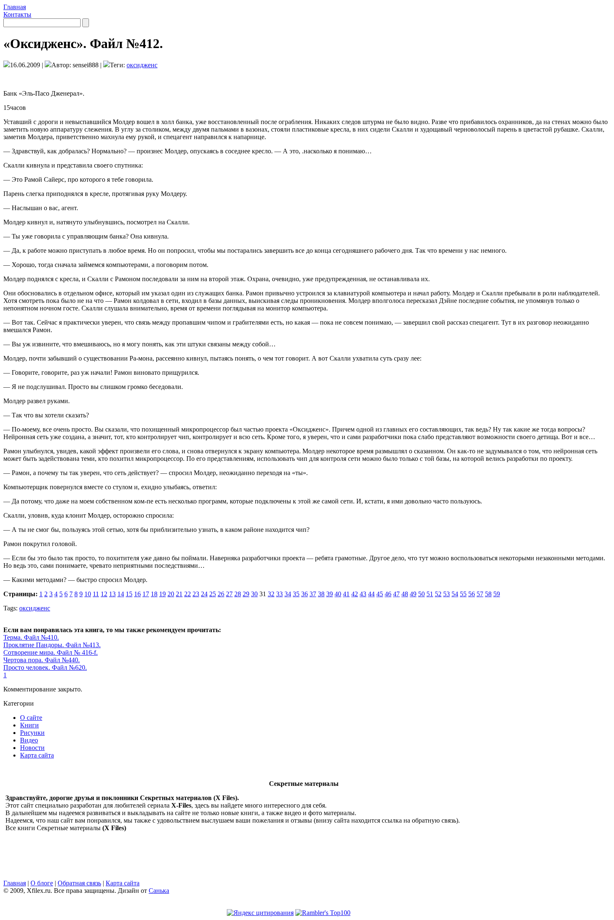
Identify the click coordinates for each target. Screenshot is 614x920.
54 (455, 593)
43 (363, 593)
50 (421, 593)
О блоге (41, 883)
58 (488, 593)
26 (221, 593)
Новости (32, 747)
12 (104, 593)
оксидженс (142, 65)
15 (129, 593)
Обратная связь (79, 883)
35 (296, 593)
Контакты (17, 14)
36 (304, 593)
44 (371, 593)
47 (396, 593)
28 (237, 593)
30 (254, 593)
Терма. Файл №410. (31, 637)
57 (480, 593)
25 (212, 593)
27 (229, 593)
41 (346, 593)
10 (87, 593)
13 (112, 593)
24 (204, 593)
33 (279, 593)
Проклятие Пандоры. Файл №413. (52, 644)
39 (329, 593)
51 (429, 593)
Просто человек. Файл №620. (45, 667)
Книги (29, 725)
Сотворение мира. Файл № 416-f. (50, 652)
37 (313, 593)
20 (170, 593)
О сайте (31, 717)
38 (321, 593)
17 (145, 593)
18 (154, 593)
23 (196, 593)
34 (287, 593)
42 (354, 593)
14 (120, 593)
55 (463, 593)
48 (404, 593)
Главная (14, 6)
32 (271, 593)
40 (338, 593)
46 (388, 593)
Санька (159, 890)
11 (96, 593)
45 (379, 593)
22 (187, 593)
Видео (29, 740)
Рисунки (32, 732)
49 (413, 593)
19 (162, 593)
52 (438, 593)
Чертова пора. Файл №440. (41, 659)
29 (246, 593)
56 (471, 593)
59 (496, 593)
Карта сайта (37, 755)
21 (179, 593)
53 (446, 593)
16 (137, 593)
